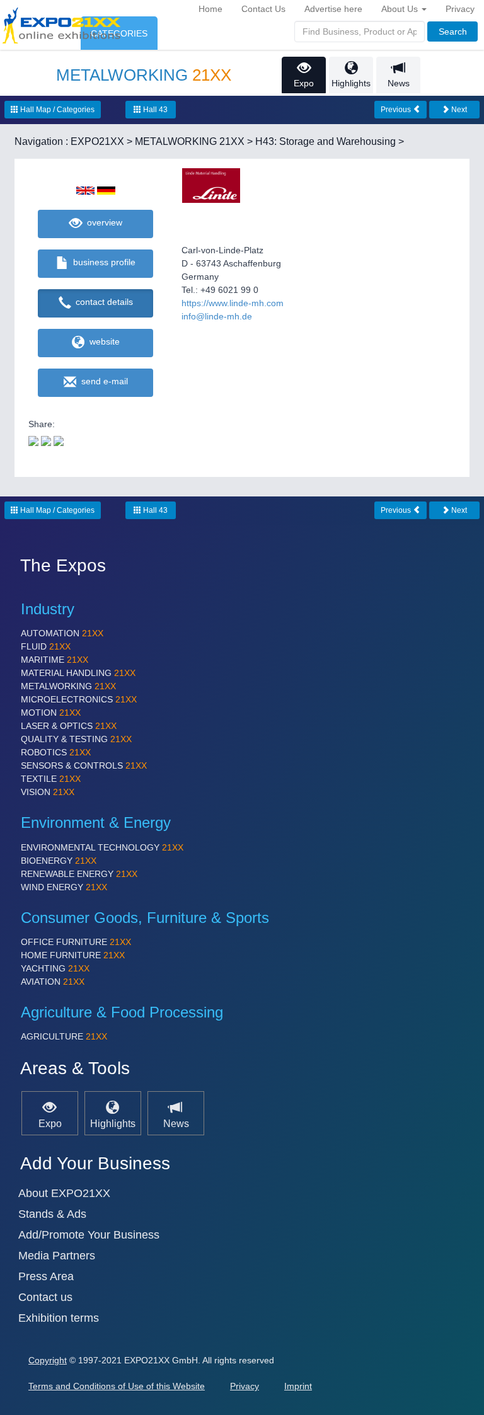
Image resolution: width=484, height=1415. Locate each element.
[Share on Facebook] (46, 440)
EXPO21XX (97, 141)
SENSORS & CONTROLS (84, 765)
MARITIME (54, 660)
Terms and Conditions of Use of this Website (116, 1386)
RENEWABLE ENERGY (79, 874)
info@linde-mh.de (217, 316)
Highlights (351, 83)
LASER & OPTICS (69, 726)
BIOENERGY (58, 861)
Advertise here (333, 9)
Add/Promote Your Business (88, 1235)
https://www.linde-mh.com (233, 303)
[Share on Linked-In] (59, 440)
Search (453, 31)
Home (210, 9)
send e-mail (102, 381)
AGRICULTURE (64, 1036)
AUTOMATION (62, 633)
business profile (101, 262)
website (102, 341)
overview (102, 222)
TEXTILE (51, 779)
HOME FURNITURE (73, 955)
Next (458, 109)
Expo (304, 83)
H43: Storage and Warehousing (325, 141)
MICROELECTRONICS (79, 699)
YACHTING (55, 968)
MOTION (51, 713)
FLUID (46, 646)
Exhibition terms (58, 1318)
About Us (400, 9)
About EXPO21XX (64, 1193)
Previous (397, 109)
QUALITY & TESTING (76, 739)
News (399, 83)
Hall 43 (154, 109)
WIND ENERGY (64, 887)
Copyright (47, 1360)
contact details (102, 302)
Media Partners (56, 1255)
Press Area (46, 1276)
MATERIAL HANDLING (78, 673)
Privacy (460, 9)
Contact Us (263, 9)
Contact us (45, 1297)
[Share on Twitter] (33, 440)
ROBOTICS (56, 752)
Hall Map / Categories (56, 109)
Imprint (298, 1386)
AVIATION (52, 982)
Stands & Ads (52, 1214)
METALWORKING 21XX (190, 141)
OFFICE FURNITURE (76, 942)
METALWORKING (68, 686)
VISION (47, 792)
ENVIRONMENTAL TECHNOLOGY (102, 847)
